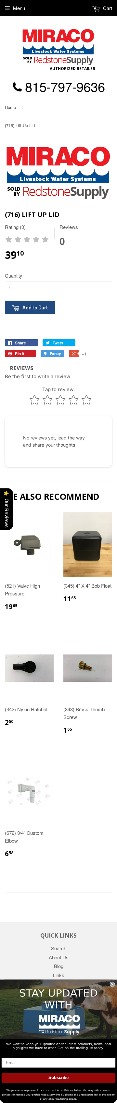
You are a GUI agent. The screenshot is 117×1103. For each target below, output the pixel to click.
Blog (58, 966)
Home (10, 107)
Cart (107, 8)
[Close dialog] (112, 984)
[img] (27, 240)
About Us (59, 957)
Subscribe (58, 1077)
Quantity (13, 275)
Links (58, 975)
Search (58, 948)
